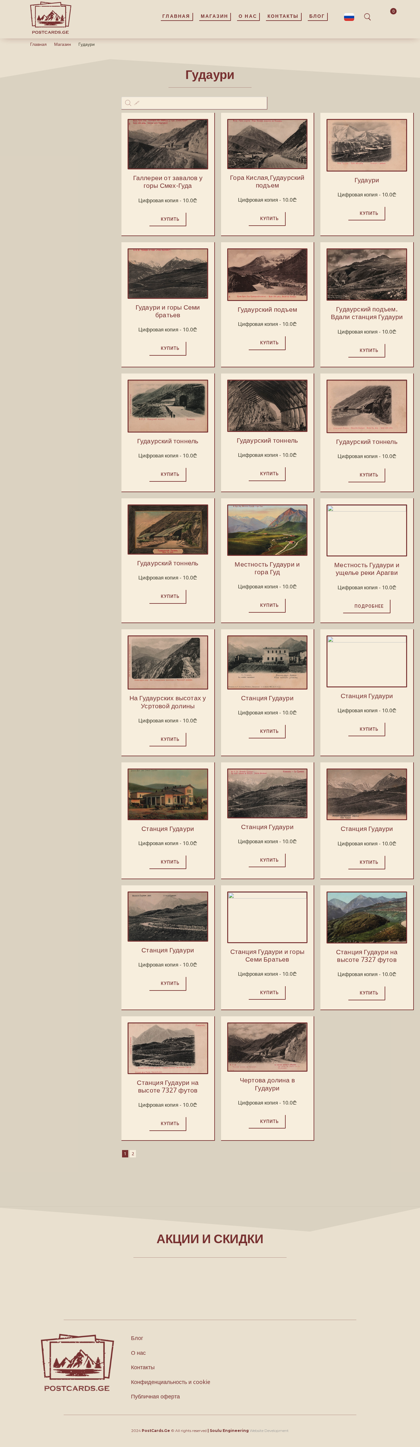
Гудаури (367, 180)
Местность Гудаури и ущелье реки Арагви (366, 568)
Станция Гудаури (267, 698)
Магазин (62, 44)
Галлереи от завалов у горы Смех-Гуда (168, 181)
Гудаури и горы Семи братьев (168, 311)
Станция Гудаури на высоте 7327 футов (367, 955)
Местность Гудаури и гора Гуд (267, 568)
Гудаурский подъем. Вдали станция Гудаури (367, 313)
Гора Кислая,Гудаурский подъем (267, 181)
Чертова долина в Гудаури (267, 1084)
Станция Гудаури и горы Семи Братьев (267, 955)
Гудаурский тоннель (168, 441)
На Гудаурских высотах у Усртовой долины (167, 702)
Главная (38, 44)
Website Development (269, 1430)
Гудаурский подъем (267, 309)
